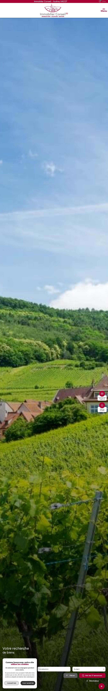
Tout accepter (28, 683)
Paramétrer (11, 683)
